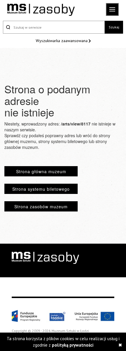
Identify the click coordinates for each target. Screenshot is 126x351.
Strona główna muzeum (41, 171)
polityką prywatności (72, 345)
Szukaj (114, 27)
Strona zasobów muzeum (41, 206)
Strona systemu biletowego (41, 189)
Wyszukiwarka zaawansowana (62, 40)
